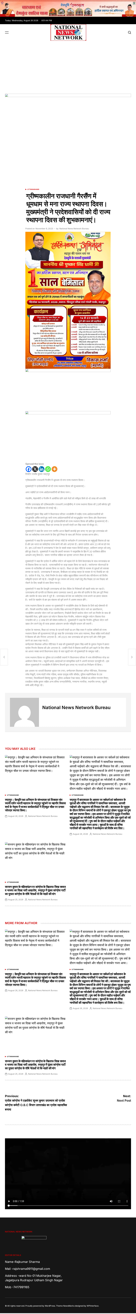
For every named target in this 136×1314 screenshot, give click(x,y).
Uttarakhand (33, 189)
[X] (35, 469)
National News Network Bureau (74, 228)
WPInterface (93, 1306)
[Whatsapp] (48, 469)
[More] (54, 469)
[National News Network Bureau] (24, 712)
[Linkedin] (41, 469)
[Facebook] (29, 469)
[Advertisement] (68, 65)
